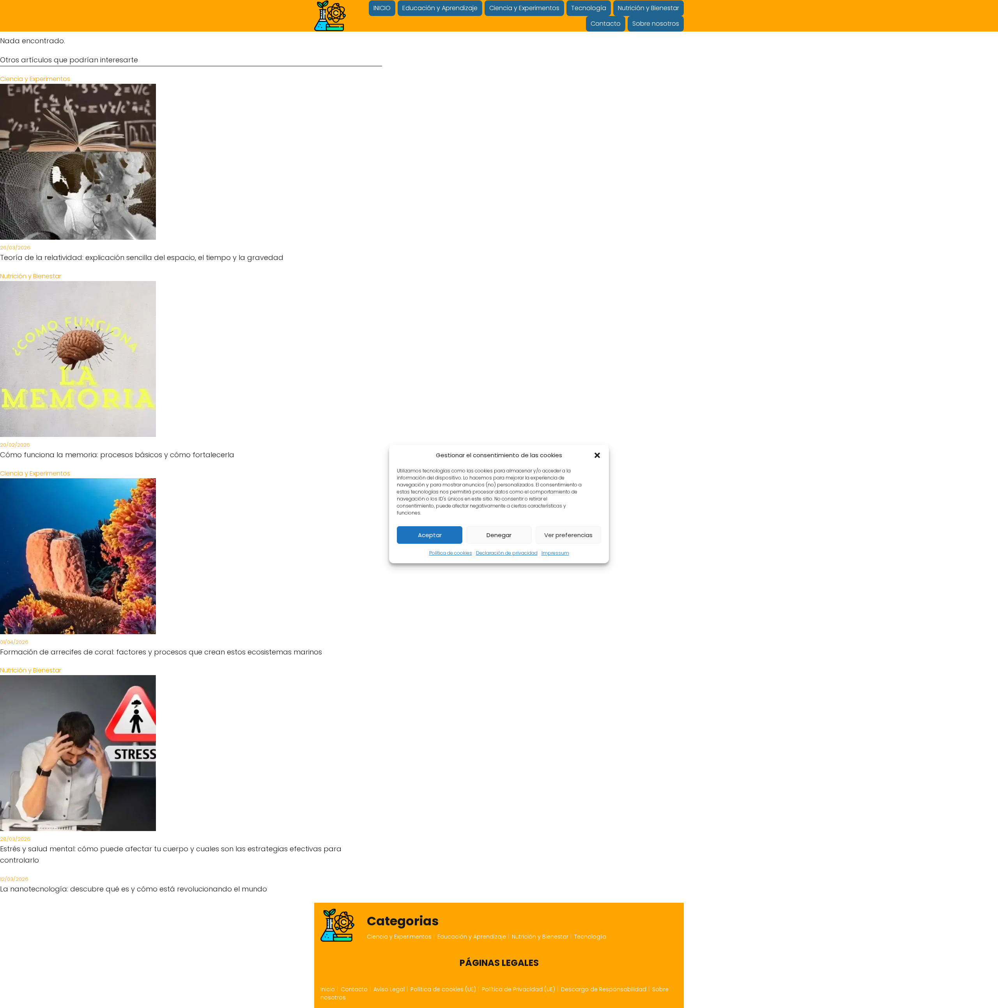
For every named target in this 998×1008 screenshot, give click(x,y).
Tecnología (588, 8)
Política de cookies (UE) (443, 989)
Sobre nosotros (655, 23)
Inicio (327, 989)
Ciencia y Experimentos (524, 8)
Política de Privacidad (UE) (518, 989)
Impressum (555, 553)
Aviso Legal (389, 989)
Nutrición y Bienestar (648, 8)
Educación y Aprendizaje (440, 8)
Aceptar (430, 535)
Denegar (499, 535)
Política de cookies (450, 553)
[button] (597, 455)
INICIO (382, 8)
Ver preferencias (568, 535)
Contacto (606, 23)
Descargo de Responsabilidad (603, 989)
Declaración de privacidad (507, 553)
